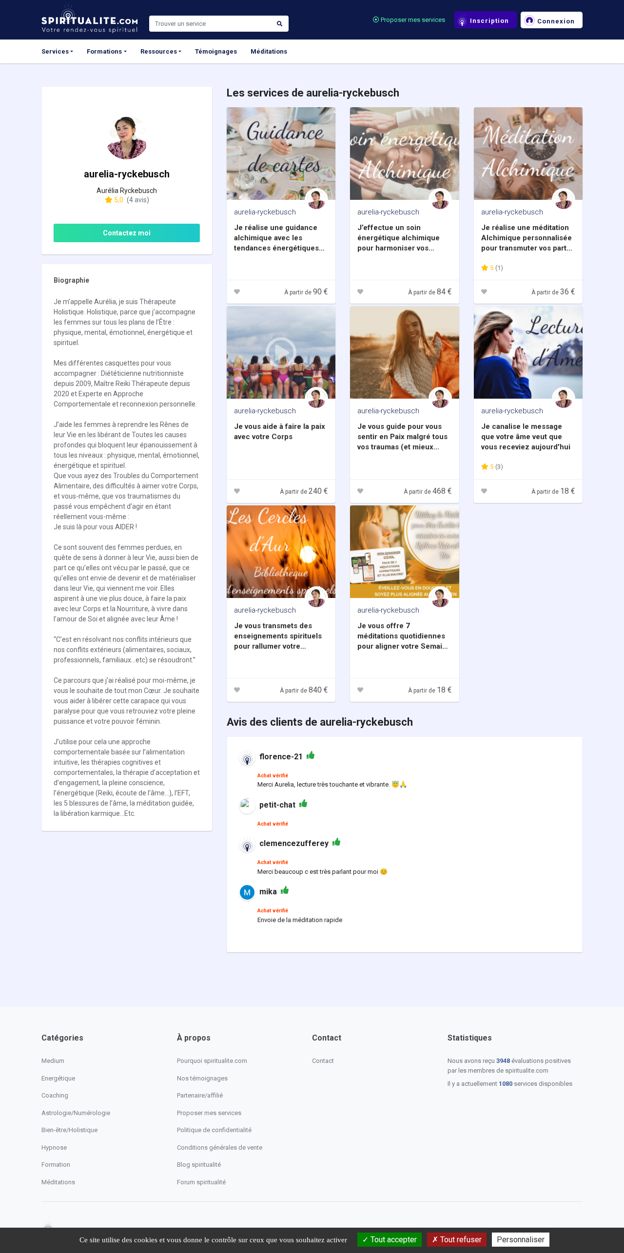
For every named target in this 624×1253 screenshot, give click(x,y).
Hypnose (54, 1147)
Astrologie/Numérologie (75, 1113)
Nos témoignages (202, 1078)
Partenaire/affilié (200, 1095)
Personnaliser (521, 1239)
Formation (55, 1164)
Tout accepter (393, 1239)
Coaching (54, 1095)
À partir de (306, 292)
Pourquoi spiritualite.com (212, 1060)
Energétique (58, 1078)
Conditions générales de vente (219, 1147)
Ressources (158, 51)
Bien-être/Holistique (69, 1130)
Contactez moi (127, 233)
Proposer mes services (412, 19)
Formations (104, 51)
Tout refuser (460, 1239)
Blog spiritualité (199, 1164)
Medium (52, 1060)
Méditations (269, 51)
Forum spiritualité (201, 1182)
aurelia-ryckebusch (265, 212)
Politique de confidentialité (214, 1130)
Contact (323, 1060)
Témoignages (216, 51)
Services (55, 51)
